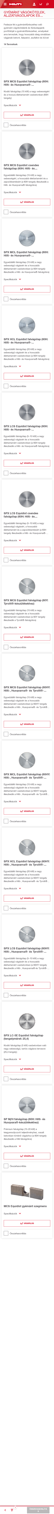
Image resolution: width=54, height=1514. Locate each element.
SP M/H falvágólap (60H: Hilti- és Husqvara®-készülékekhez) (24, 1120)
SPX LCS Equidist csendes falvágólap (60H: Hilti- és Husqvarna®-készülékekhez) (22, 515)
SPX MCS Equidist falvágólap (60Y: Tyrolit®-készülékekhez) (26, 602)
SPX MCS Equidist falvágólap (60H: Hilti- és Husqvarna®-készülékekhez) (26, 83)
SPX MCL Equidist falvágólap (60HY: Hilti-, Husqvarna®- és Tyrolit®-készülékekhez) (27, 776)
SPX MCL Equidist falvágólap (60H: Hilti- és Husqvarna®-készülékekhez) (26, 253)
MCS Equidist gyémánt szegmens (25, 1206)
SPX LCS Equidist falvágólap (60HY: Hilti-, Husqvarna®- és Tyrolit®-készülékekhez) (26, 950)
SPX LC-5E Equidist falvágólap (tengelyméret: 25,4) (23, 1037)
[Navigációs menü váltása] (5, 4)
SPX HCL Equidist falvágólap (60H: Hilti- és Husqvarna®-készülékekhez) (26, 340)
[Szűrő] (12, 1510)
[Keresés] (47, 4)
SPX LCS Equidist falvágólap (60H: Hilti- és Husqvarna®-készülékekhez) (26, 428)
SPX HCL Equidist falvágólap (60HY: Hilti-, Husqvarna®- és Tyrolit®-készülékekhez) (27, 863)
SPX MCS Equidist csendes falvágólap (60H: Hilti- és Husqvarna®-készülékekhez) (22, 166)
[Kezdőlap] (15, 4)
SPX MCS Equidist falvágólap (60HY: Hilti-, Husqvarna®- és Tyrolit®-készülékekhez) (27, 689)
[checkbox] (27, 125)
